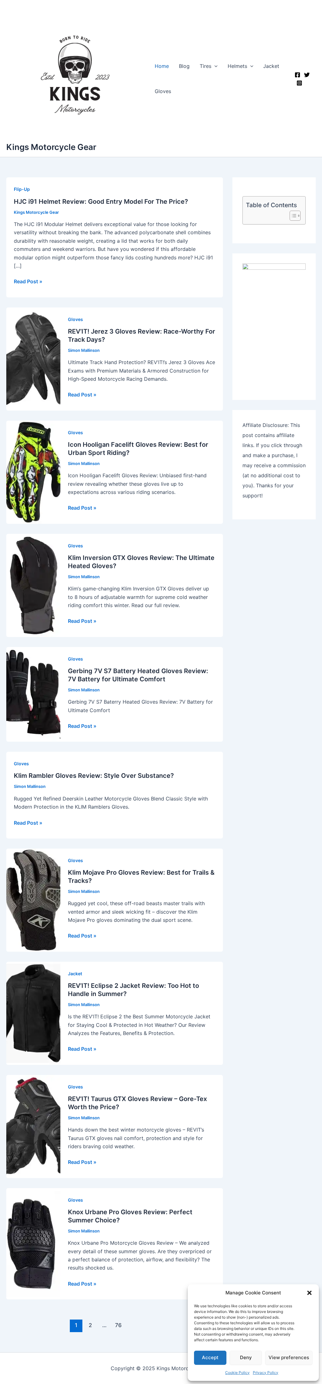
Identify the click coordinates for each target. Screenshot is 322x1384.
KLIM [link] (80, 807)
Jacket (271, 66)
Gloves (163, 91)
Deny (246, 1357)
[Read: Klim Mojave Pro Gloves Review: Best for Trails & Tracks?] (33, 899)
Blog (184, 66)
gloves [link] (151, 484)
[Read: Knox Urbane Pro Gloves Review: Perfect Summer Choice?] (33, 1243)
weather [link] (198, 597)
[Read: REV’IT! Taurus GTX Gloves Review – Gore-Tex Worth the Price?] (33, 1126)
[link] (156, 232)
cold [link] (192, 597)
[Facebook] (297, 75)
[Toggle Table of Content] (292, 215)
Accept (210, 1357)
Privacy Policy (265, 1372)
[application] (214, 66)
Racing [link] (120, 379)
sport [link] (169, 920)
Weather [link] (164, 1025)
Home (162, 66)
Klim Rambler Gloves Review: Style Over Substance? (94, 775)
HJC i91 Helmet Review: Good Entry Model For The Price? (101, 201)
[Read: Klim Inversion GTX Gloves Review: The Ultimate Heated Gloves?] (33, 585)
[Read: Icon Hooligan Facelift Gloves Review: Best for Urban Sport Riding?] (33, 471)
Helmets (237, 66)
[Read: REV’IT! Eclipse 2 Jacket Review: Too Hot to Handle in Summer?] (33, 1013)
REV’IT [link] (155, 362)
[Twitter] (307, 75)
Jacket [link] (188, 1016)
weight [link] (85, 241)
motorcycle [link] (150, 1130)
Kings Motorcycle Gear (51, 147)
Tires (205, 66)
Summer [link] (154, 1016)
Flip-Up (22, 189)
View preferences (289, 1357)
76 (118, 1325)
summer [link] (128, 1251)
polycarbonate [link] (156, 232)
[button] (309, 1293)
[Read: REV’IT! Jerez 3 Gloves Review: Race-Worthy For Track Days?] (33, 358)
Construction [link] (184, 371)
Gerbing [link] (77, 702)
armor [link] (93, 912)
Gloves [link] (196, 362)
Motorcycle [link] (111, 379)
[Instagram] (299, 83)
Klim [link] (73, 588)
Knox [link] (74, 1243)
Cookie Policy (237, 1372)
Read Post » (28, 281)
